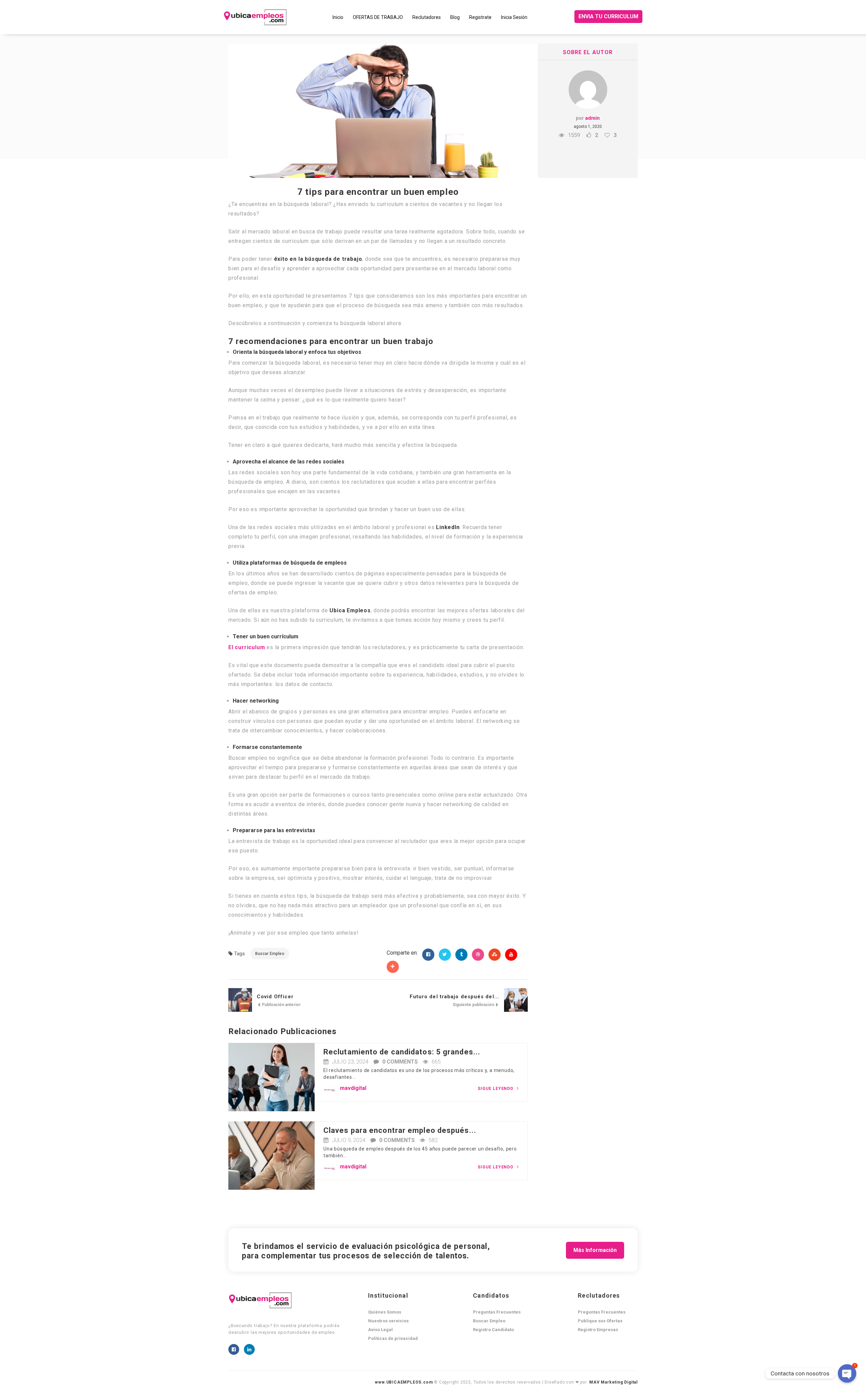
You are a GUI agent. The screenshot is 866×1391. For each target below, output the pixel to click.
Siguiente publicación (474, 1004)
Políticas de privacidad (393, 1338)
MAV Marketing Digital (613, 1382)
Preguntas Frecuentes (497, 1312)
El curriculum (246, 647)
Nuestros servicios (388, 1320)
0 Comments (400, 1061)
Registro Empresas (598, 1329)
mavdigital (353, 1088)
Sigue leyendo (496, 1088)
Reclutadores (426, 17)
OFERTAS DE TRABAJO (378, 17)
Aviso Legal (380, 1329)
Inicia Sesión (514, 17)
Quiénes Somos (384, 1312)
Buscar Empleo (269, 953)
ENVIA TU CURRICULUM (608, 16)
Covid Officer (275, 997)
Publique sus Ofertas (600, 1320)
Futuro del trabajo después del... (454, 997)
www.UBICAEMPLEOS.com (404, 1382)
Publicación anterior (281, 1004)
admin (592, 118)
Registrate (480, 17)
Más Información (595, 1250)
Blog (455, 17)
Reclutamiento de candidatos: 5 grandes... (401, 1052)
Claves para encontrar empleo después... (399, 1130)
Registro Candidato (493, 1329)
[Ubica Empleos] (275, 17)
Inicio (338, 17)
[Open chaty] (847, 1373)
